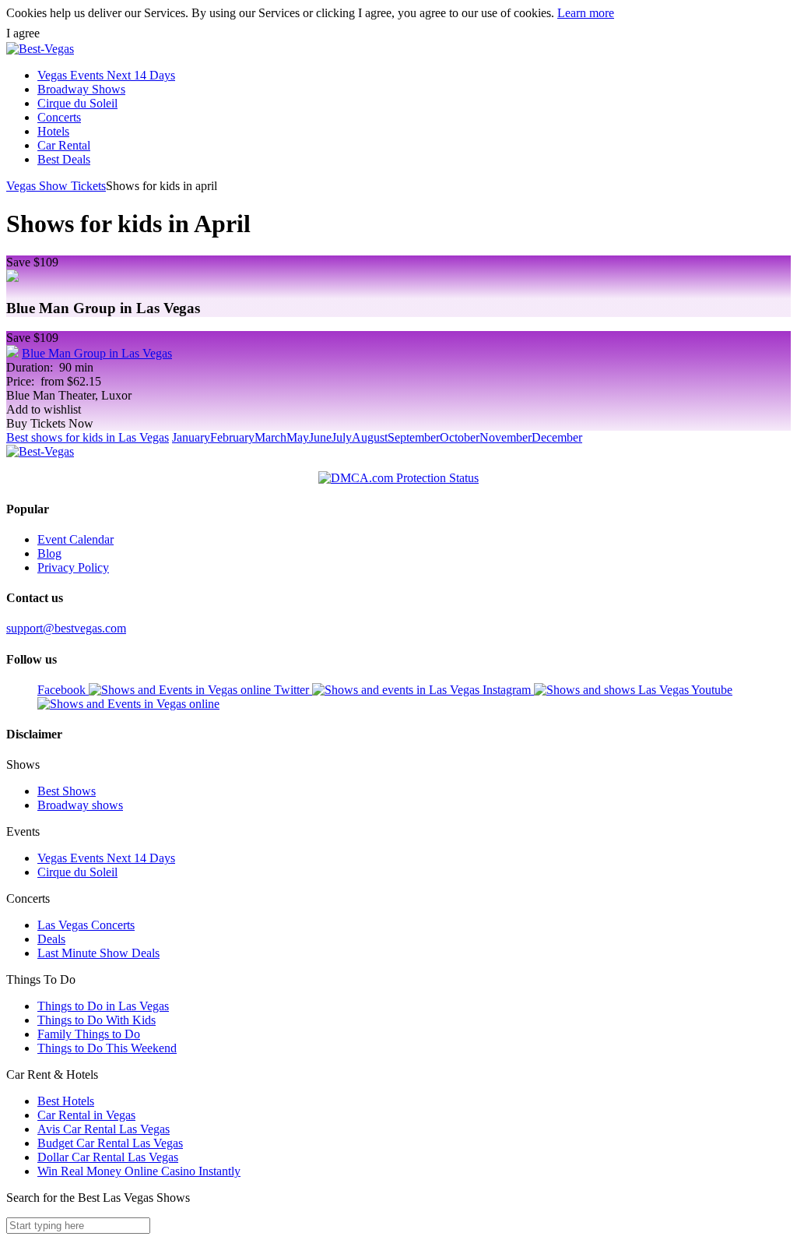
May (297, 437)
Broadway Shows (81, 89)
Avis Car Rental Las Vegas (103, 1129)
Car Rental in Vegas (86, 1115)
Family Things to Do (88, 1034)
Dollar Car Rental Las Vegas (107, 1157)
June (320, 437)
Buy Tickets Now (49, 423)
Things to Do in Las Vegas (103, 1006)
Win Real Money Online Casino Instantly (139, 1171)
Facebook (63, 689)
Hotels (53, 131)
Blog (49, 553)
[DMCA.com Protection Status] (398, 478)
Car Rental (63, 145)
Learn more (585, 12)
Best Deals (63, 159)
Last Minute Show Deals (98, 953)
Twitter (293, 689)
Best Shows (66, 791)
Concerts (59, 117)
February (232, 437)
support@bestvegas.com (66, 628)
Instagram (508, 689)
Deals (51, 939)
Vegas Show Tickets (56, 185)
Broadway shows (80, 805)
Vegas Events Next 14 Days (106, 75)
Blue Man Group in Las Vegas (97, 353)
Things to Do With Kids (96, 1020)
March (270, 437)
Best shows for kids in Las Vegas (87, 437)
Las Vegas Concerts (86, 925)
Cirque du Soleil (77, 103)
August (370, 437)
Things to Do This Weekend (107, 1048)
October (459, 437)
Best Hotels (65, 1101)
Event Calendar (75, 539)
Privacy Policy (73, 567)
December (557, 437)
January (191, 437)
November (505, 437)
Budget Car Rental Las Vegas (110, 1143)
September (414, 437)
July (342, 437)
